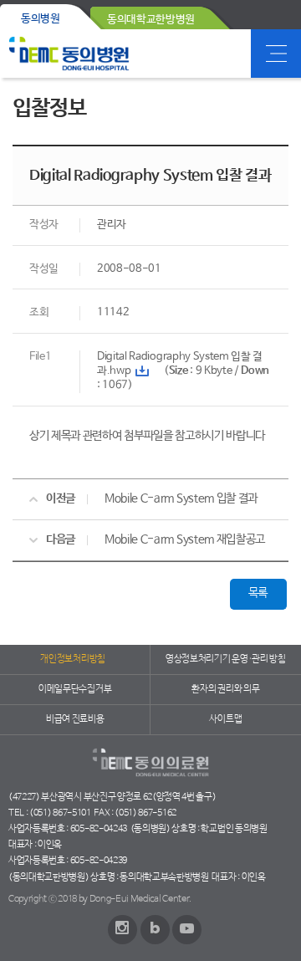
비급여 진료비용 (75, 719)
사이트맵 (225, 719)
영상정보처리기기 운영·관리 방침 (226, 659)
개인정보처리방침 (72, 659)
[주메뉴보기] (276, 53)
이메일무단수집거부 (74, 689)
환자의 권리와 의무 (225, 689)
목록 (258, 593)
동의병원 (40, 19)
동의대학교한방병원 (151, 19)
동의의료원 (69, 53)
